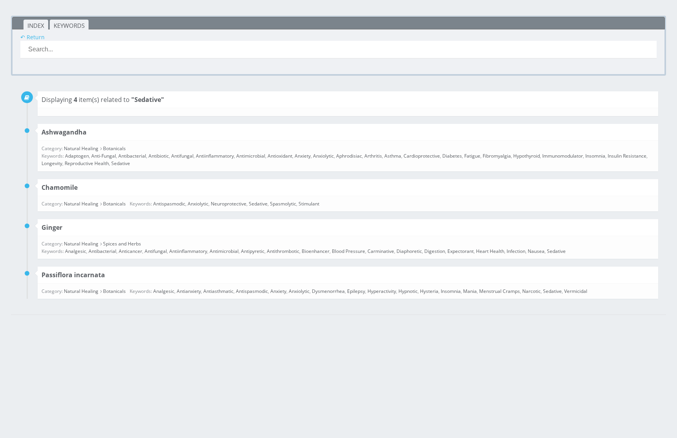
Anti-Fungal (103, 156)
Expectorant (460, 251)
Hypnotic (408, 291)
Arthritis (373, 156)
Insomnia (595, 156)
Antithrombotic (283, 251)
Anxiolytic (323, 156)
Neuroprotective (228, 203)
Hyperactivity (381, 291)
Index (35, 25)
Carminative (380, 251)
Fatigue (472, 156)
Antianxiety (189, 291)
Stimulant (309, 203)
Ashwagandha (64, 132)
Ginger (52, 227)
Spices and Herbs (122, 243)
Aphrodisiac (349, 156)
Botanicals (114, 148)
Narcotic (531, 291)
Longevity (52, 163)
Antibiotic (158, 156)
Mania (470, 291)
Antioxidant (280, 156)
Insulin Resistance (627, 156)
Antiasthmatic (218, 291)
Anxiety (303, 156)
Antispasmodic (169, 203)
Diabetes (452, 156)
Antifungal (182, 156)
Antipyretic (252, 251)
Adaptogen (77, 156)
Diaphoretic (409, 251)
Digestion (434, 251)
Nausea (536, 251)
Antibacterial (132, 156)
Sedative (120, 163)
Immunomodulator (562, 156)
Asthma (392, 156)
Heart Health (490, 251)
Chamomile (60, 187)
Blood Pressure (348, 251)
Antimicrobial (250, 156)
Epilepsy (356, 291)
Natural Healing (81, 148)
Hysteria (429, 291)
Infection (516, 251)
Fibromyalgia (497, 156)
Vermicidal (575, 291)
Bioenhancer (315, 251)
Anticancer (130, 251)
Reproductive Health (87, 163)
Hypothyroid (526, 156)
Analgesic (75, 251)
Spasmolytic (283, 203)
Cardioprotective (422, 156)
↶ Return (32, 37)
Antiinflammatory (215, 156)
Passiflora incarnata (73, 275)
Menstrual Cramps (499, 291)
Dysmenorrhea (328, 291)
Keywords (69, 25)
